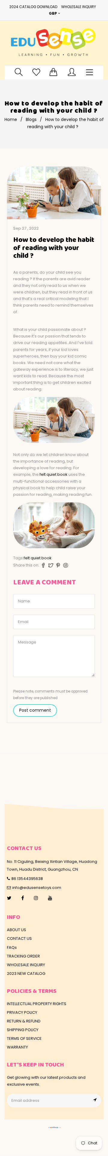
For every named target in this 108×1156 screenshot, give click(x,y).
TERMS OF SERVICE (24, 1038)
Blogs (31, 119)
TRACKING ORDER (23, 956)
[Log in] (72, 72)
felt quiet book (54, 474)
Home (10, 119)
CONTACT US (19, 938)
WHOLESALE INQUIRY (78, 6)
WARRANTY (17, 1047)
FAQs (12, 947)
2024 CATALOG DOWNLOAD (33, 6)
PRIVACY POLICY (22, 1012)
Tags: (18, 558)
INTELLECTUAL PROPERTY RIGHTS (36, 1004)
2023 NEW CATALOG (26, 973)
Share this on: (26, 565)
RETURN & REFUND (23, 1021)
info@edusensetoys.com (36, 887)
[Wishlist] (36, 72)
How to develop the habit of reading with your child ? (53, 248)
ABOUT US (16, 930)
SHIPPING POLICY (22, 1030)
